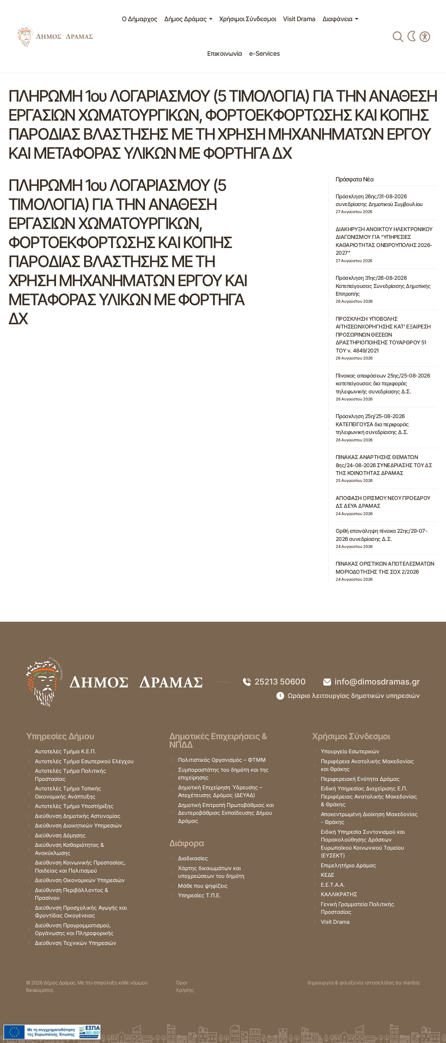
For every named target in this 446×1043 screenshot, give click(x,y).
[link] (55, 36)
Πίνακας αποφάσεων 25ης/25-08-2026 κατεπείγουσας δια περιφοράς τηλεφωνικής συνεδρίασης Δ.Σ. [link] (383, 383)
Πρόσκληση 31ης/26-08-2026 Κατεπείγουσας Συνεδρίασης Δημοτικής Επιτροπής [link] (383, 286)
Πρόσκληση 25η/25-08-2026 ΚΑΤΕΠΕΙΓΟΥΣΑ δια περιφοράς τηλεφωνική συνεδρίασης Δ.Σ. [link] (372, 424)
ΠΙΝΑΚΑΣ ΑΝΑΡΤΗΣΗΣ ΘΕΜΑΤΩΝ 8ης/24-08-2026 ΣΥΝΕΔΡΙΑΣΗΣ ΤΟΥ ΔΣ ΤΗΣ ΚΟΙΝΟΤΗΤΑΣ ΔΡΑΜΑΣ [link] (384, 465)
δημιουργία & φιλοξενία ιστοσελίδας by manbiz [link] (363, 982)
